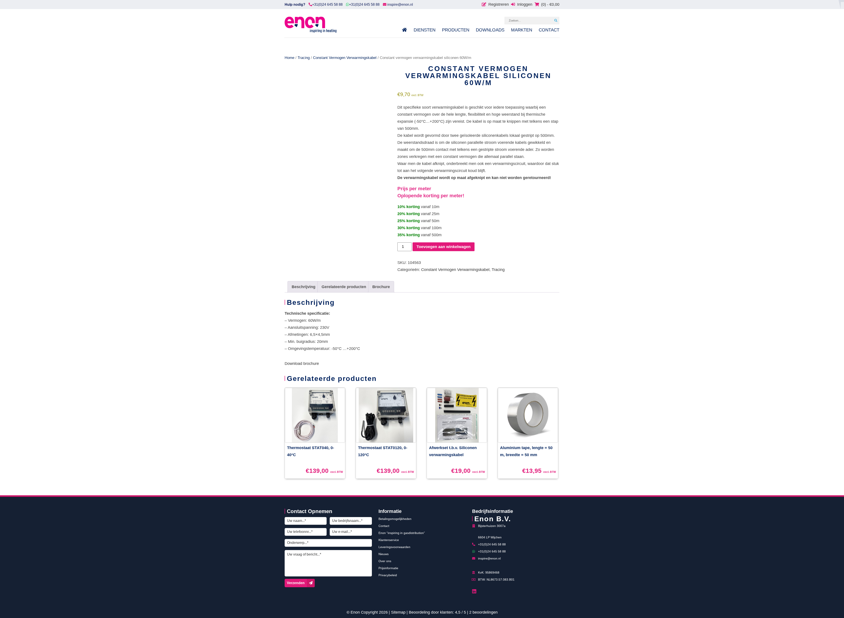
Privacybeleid (387, 575)
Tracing (304, 58)
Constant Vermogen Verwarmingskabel (345, 58)
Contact (383, 526)
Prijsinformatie (388, 568)
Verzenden (296, 583)
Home (289, 58)
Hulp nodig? (295, 4)
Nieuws (383, 554)
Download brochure (302, 363)
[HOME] (406, 29)
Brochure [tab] (381, 287)
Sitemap (398, 612)
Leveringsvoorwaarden (394, 547)
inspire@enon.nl (399, 4)
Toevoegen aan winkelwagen (444, 247)
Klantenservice (388, 540)
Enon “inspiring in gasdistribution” (401, 533)
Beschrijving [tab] (303, 287)
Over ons (384, 561)
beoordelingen (483, 612)
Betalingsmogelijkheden (394, 519)
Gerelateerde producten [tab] (344, 287)
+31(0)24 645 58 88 (327, 4)
